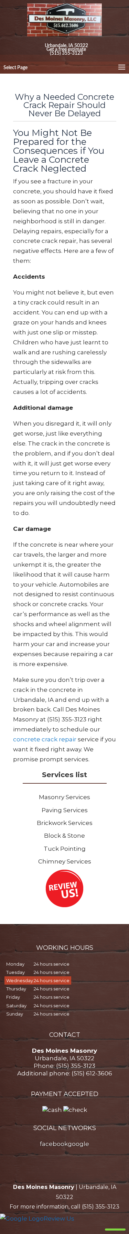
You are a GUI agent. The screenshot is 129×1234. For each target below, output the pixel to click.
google (78, 1143)
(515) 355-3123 (66, 53)
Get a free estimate (66, 49)
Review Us (59, 1218)
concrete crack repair (44, 739)
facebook (54, 1143)
